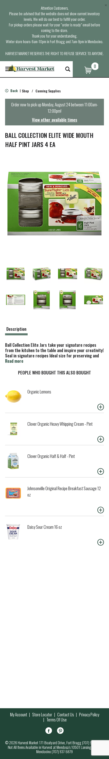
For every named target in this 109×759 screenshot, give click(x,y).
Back (14, 90)
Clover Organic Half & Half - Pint (51, 456)
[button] (15, 273)
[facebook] (48, 731)
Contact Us (65, 714)
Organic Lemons (39, 391)
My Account (18, 714)
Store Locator (42, 714)
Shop (25, 90)
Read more (14, 361)
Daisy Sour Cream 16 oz (44, 527)
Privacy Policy (89, 714)
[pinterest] (60, 731)
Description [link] (16, 329)
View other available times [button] (54, 120)
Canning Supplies (48, 90)
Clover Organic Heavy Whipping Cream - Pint (60, 424)
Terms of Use (56, 719)
